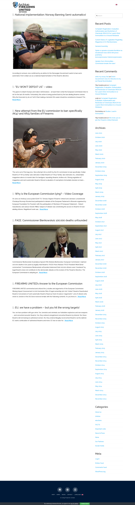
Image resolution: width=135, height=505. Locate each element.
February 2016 (100, 306)
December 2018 (100, 201)
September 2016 (101, 276)
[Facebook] (59, 489)
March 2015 (99, 344)
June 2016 (98, 289)
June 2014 (98, 382)
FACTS (97, 425)
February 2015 (100, 348)
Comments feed (101, 467)
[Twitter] (67, 489)
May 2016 (98, 293)
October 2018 (100, 209)
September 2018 (101, 213)
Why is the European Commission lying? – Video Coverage (49, 193)
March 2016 (99, 302)
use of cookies (74, 503)
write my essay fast (102, 77)
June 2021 (98, 133)
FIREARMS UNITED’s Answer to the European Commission (48, 283)
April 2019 (98, 188)
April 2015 (98, 340)
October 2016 (100, 272)
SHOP (53, 494)
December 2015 (100, 314)
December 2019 (100, 167)
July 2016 (98, 285)
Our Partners (99, 441)
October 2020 (100, 137)
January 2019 (99, 196)
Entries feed (99, 463)
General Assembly (101, 46)
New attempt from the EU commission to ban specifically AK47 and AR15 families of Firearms (47, 112)
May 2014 (98, 386)
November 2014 (100, 361)
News (63, 494)
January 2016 (99, 310)
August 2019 (99, 179)
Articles (97, 416)
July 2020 (98, 141)
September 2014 (101, 369)
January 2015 (99, 352)
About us (98, 412)
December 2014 (100, 357)
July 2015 (98, 331)
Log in (97, 459)
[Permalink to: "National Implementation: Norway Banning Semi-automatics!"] (50, 44)
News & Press (100, 433)
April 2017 (98, 247)
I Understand (85, 503)
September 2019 (101, 175)
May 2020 (98, 150)
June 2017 (98, 239)
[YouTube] (75, 489)
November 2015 (100, 319)
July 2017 (98, 234)
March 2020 (99, 154)
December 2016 (100, 264)
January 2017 (99, 260)
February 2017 (100, 255)
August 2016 (99, 281)
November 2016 (100, 268)
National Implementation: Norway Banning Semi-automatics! (50, 14)
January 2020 (99, 163)
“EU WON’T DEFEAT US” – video (33, 86)
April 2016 (98, 298)
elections (98, 420)
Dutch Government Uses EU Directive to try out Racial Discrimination (108, 79)
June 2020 (98, 146)
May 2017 (98, 243)
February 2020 (100, 158)
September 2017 (101, 226)
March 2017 (99, 251)
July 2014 (98, 378)
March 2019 (99, 192)
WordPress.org (100, 471)
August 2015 (99, 327)
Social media (99, 446)
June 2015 (98, 336)
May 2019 (98, 184)
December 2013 (100, 395)
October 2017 (100, 222)
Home (58, 494)
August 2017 (99, 230)
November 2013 (100, 399)
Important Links (100, 429)
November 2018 (100, 205)
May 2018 (98, 217)
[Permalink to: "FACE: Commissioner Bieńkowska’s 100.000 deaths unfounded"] (50, 241)
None (97, 437)
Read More (16, 100)
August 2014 (99, 374)
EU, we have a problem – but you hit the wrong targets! (47, 307)
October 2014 (100, 365)
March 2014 (99, 390)
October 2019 (100, 171)
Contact (70, 494)
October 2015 (100, 323)
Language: (78, 494)
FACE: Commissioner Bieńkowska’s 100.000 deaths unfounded (51, 220)
